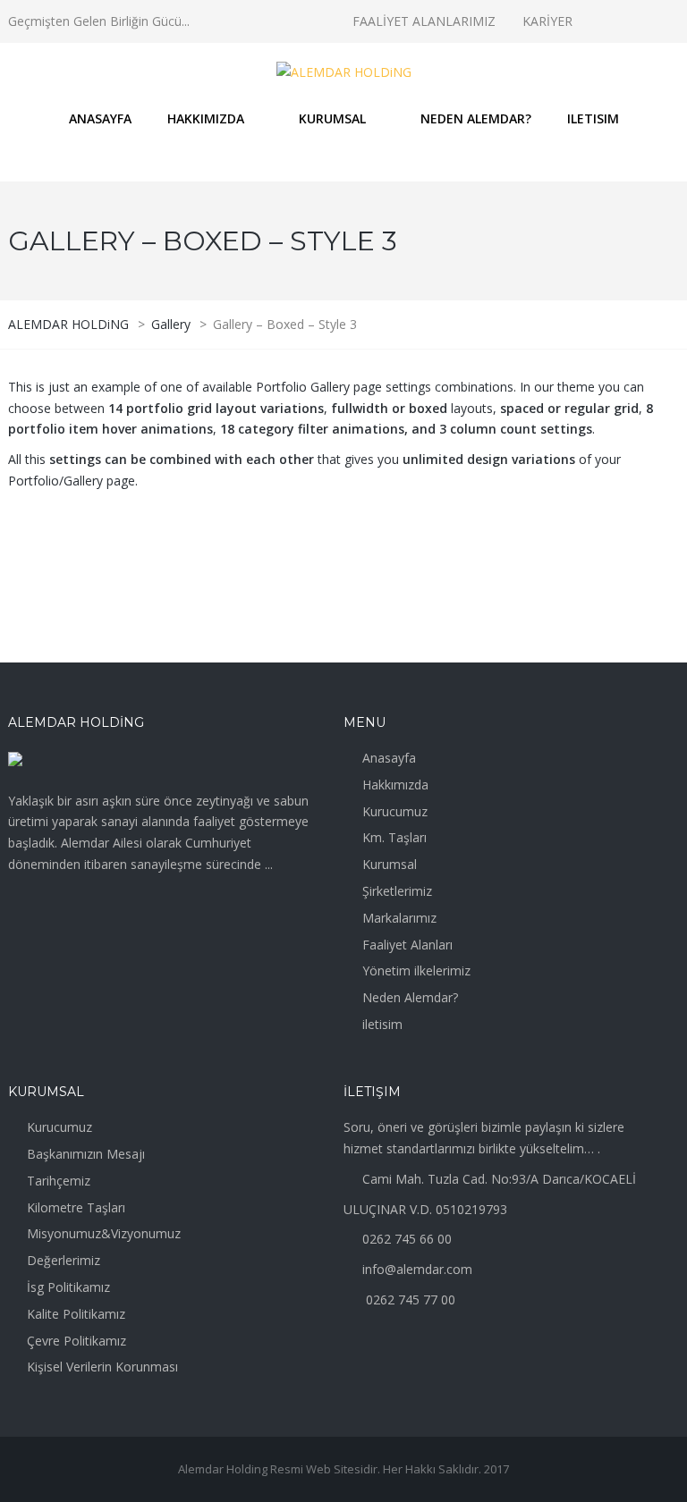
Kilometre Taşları (76, 1207)
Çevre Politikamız (76, 1340)
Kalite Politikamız (76, 1313)
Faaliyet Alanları (407, 944)
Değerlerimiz (63, 1260)
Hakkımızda (395, 784)
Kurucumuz (395, 811)
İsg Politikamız (68, 1286)
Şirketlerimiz (397, 890)
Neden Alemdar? (410, 997)
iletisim (382, 1024)
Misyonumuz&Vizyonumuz (104, 1233)
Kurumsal (389, 864)
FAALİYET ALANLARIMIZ (424, 21)
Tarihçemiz (58, 1180)
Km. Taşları (394, 837)
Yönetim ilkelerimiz (416, 970)
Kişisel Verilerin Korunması (102, 1366)
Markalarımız (399, 917)
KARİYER (547, 21)
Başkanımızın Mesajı (86, 1153)
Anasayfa (389, 757)
